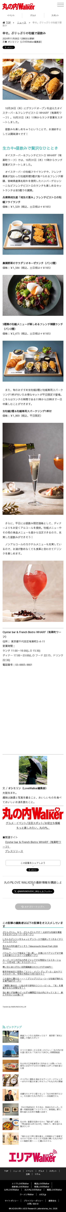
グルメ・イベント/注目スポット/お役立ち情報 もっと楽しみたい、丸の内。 (33, 825)
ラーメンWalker (27, 1194)
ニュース (21, 22)
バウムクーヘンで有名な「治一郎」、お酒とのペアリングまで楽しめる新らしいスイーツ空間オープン (33, 954)
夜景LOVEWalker (41, 1186)
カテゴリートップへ (34, 906)
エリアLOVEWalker (20, 1183)
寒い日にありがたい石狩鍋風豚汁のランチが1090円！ (28, 967)
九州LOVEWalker (11, 1189)
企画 (28, 1174)
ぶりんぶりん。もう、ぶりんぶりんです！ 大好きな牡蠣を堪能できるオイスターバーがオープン (32, 933)
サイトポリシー (11, 1200)
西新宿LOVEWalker (20, 1186)
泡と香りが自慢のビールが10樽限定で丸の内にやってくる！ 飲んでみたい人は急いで (33, 993)
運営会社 (52, 1200)
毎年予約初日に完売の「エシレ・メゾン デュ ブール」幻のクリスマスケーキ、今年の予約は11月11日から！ (32, 973)
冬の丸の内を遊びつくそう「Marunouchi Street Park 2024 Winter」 (30, 947)
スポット (33, 15)
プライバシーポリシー (33, 1200)
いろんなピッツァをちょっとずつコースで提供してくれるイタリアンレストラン (33, 940)
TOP (8, 22)
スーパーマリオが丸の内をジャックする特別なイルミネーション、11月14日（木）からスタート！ (32, 961)
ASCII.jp (42, 1194)
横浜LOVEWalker (41, 1183)
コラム (37, 1174)
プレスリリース (14, 851)
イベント (29, 1171)
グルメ (11, 15)
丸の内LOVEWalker (33, 1189)
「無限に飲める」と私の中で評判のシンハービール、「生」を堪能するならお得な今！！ (33, 986)
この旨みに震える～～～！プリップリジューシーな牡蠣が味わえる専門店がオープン (33, 979)
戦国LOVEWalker (54, 1189)
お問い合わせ (33, 1203)
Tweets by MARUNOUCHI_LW (14, 1007)
